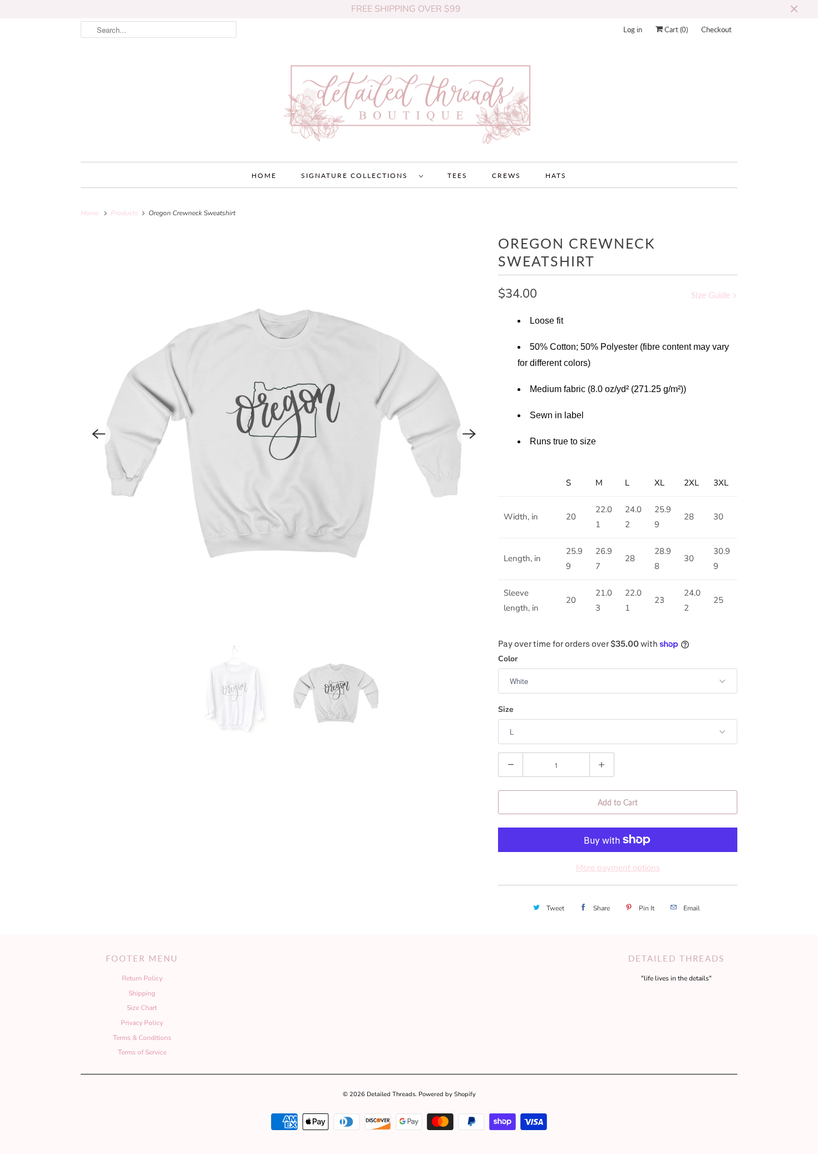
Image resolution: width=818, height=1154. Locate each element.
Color (508, 658)
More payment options (618, 867)
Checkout (716, 29)
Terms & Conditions (142, 1037)
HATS (555, 175)
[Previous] (98, 434)
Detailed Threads (391, 1094)
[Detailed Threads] (409, 104)
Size (506, 709)
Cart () (675, 29)
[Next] (469, 434)
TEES (457, 175)
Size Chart (142, 1007)
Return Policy (142, 978)
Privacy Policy (142, 1022)
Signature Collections (357, 175)
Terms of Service (142, 1052)
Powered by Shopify (447, 1094)
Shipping (142, 993)
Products (125, 213)
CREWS (506, 175)
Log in (632, 29)
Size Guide (711, 295)
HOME (264, 175)
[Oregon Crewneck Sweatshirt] (283, 434)
